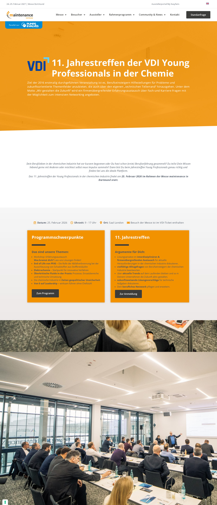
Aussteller (96, 14)
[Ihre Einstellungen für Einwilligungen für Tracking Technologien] (5, 502)
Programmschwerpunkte (57, 237)
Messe (60, 14)
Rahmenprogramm (120, 14)
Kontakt (175, 14)
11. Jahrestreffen (132, 237)
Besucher (76, 14)
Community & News (151, 14)
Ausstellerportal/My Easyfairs (165, 4)
